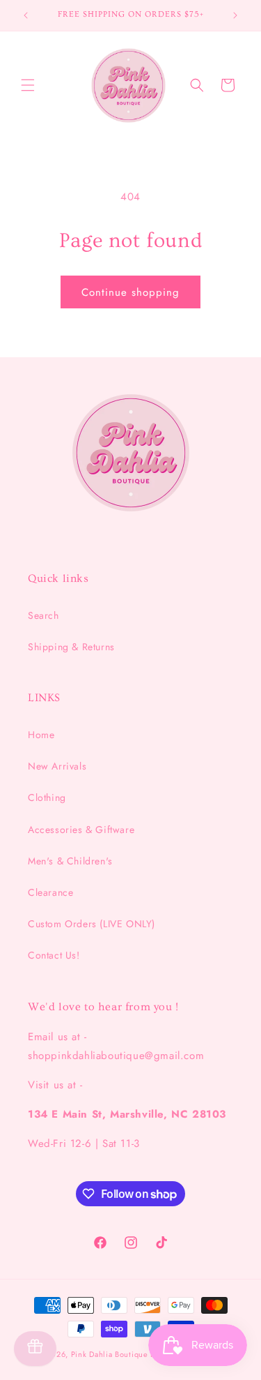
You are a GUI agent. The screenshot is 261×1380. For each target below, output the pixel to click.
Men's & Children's (70, 861)
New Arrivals (57, 766)
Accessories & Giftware (81, 830)
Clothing (47, 797)
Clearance (50, 892)
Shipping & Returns (71, 647)
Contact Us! (54, 955)
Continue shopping (130, 292)
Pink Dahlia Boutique (109, 1354)
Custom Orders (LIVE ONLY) (91, 924)
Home (41, 735)
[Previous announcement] (25, 15)
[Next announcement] (235, 15)
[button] (28, 85)
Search (43, 615)
